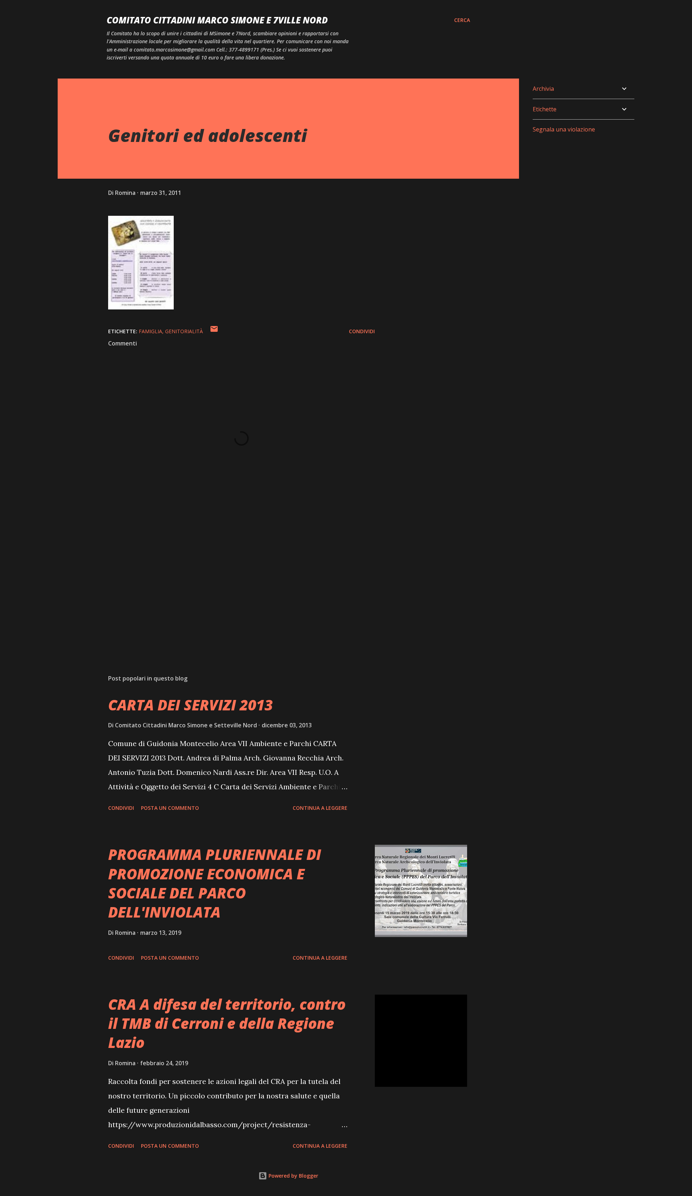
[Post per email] (214, 331)
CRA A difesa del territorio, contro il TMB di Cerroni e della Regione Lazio (227, 1023)
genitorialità (184, 331)
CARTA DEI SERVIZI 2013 (190, 705)
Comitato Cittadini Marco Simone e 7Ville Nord (217, 20)
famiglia (150, 331)
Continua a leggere (320, 807)
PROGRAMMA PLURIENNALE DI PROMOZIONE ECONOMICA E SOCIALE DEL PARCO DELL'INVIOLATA (214, 883)
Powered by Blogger (292, 1175)
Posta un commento (170, 807)
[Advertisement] (230, 584)
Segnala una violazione (564, 129)
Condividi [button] (362, 331)
